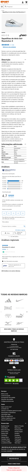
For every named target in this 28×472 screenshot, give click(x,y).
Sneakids (17, 435)
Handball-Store (5, 439)
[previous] (1, 312)
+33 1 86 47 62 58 (14, 349)
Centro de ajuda (5, 395)
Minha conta (4, 394)
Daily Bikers (4, 428)
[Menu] (2, 7)
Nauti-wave (18, 428)
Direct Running (5, 430)
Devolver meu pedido (7, 399)
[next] (27, 312)
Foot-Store (4, 435)
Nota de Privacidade (7, 420)
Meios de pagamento (7, 416)
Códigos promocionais (7, 401)
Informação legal (5, 414)
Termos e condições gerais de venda (11, 410)
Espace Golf (4, 433)
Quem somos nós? (6, 407)
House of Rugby (5, 441)
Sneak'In (17, 433)
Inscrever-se (14, 458)
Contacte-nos (14, 344)
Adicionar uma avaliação (9, 47)
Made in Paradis (19, 426)
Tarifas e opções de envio (8, 418)
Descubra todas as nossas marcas (14, 330)
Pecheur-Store (19, 430)
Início (3, 10)
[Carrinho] (26, 2)
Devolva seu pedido (14, 373)
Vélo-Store (17, 443)
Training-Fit (18, 437)
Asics (5, 35)
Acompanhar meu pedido (8, 397)
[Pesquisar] (6, 6)
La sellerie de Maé (6, 443)
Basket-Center (5, 426)
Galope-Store (5, 437)
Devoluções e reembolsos (8, 412)
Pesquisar (10, 6)
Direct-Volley (4, 431)
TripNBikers (18, 441)
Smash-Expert (18, 431)
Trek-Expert (18, 439)
